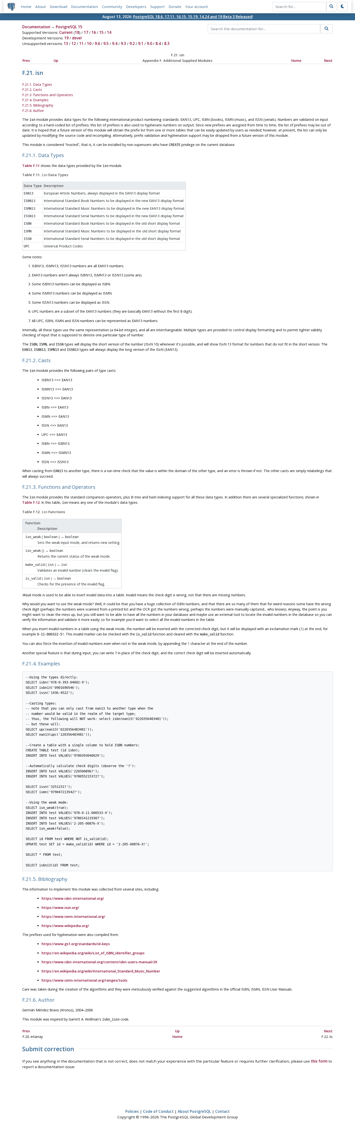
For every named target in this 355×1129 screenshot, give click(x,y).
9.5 (106, 43)
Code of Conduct (158, 1111)
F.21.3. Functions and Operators (47, 95)
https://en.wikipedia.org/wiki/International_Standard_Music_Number (101, 971)
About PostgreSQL (194, 1111)
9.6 (97, 43)
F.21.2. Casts (32, 89)
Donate (175, 6)
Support (157, 6)
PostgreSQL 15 (69, 26)
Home (26, 6)
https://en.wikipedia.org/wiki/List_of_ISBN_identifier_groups (93, 953)
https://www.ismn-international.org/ (73, 916)
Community (112, 6)
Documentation (84, 6)
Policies (132, 1111)
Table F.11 (31, 165)
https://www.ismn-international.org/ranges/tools (84, 980)
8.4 (158, 43)
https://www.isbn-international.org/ (73, 898)
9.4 (114, 43)
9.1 (140, 43)
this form (319, 1061)
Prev (26, 60)
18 (77, 32)
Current (66, 32)
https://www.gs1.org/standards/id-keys (76, 944)
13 (66, 43)
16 (94, 32)
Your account (196, 6)
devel (77, 38)
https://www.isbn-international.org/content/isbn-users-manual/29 (99, 962)
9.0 (149, 43)
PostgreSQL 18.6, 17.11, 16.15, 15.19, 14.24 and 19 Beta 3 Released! (193, 16)
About (40, 6)
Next (328, 60)
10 (89, 43)
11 (81, 43)
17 (86, 32)
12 (73, 43)
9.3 (123, 43)
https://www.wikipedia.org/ (65, 925)
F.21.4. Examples (35, 100)
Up (56, 60)
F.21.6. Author (33, 110)
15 (101, 32)
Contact (222, 1111)
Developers (136, 6)
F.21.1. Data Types (37, 84)
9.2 (132, 43)
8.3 (167, 43)
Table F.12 (31, 502)
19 (66, 38)
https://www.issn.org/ (60, 907)
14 (109, 32)
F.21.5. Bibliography (37, 105)
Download (58, 6)
